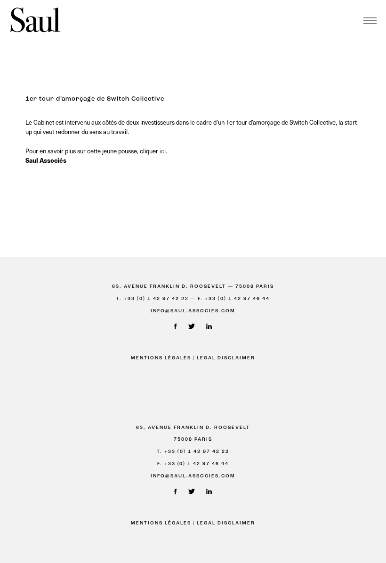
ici (163, 150)
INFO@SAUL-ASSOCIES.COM (193, 311)
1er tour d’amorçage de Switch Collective (94, 99)
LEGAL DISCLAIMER (226, 358)
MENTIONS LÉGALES (161, 358)
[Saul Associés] (35, 20)
